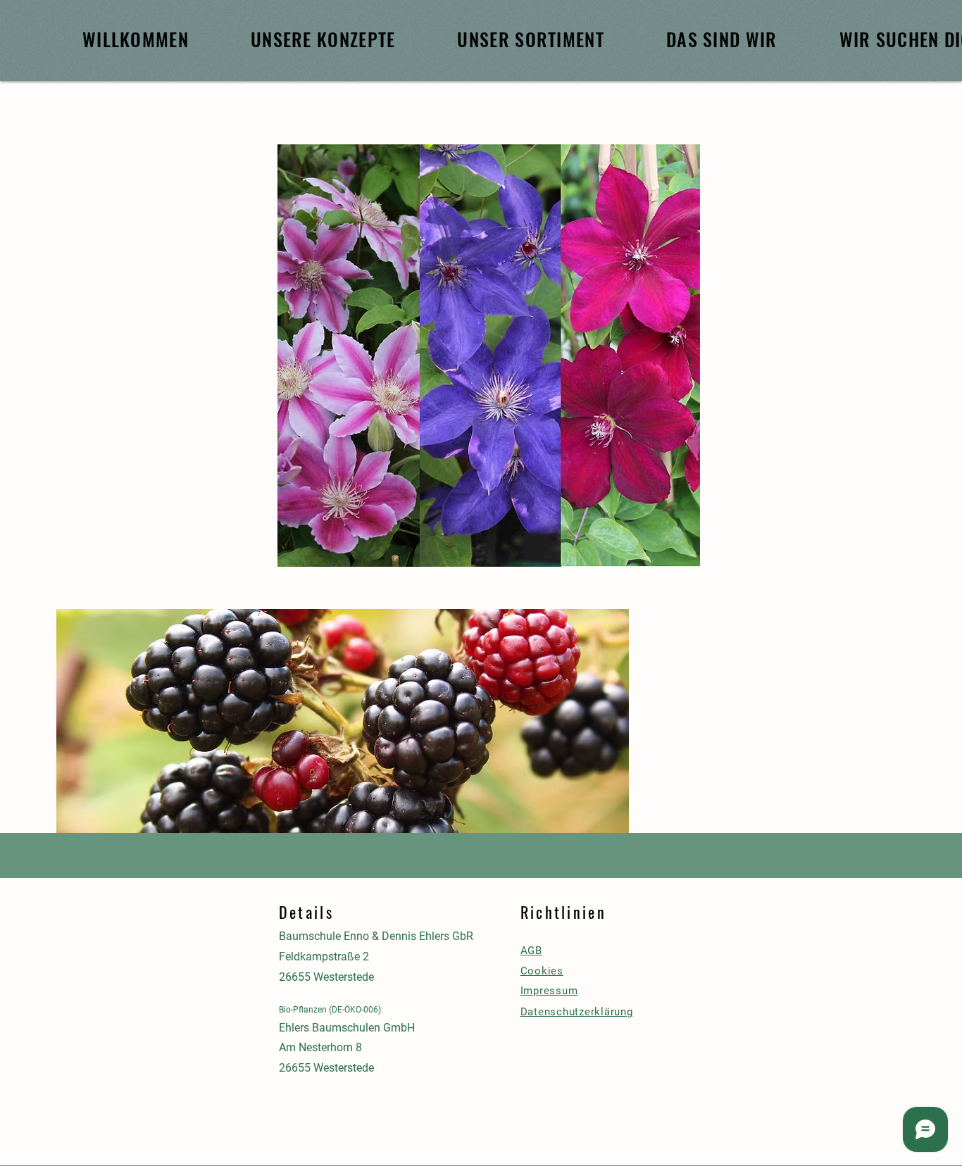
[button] (342, 738)
